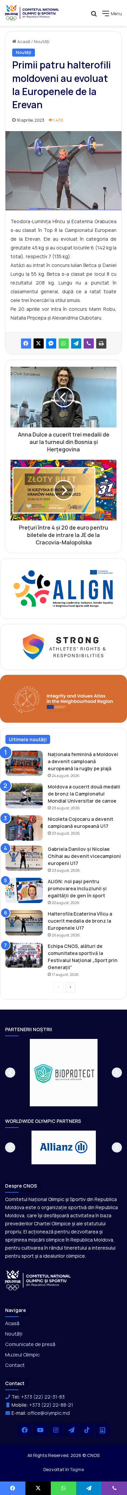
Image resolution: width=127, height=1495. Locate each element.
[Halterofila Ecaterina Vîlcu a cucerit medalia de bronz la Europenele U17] (24, 922)
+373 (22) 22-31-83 (43, 1397)
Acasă (23, 41)
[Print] (101, 343)
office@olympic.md (48, 1413)
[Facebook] (26, 343)
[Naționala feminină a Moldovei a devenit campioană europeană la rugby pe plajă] (24, 763)
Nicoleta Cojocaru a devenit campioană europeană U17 (80, 822)
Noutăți (41, 41)
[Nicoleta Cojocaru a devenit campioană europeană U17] (24, 828)
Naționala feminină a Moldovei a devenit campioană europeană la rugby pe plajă (83, 761)
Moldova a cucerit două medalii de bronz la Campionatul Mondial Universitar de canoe (84, 793)
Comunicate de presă (30, 1344)
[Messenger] (51, 343)
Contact (15, 1365)
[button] (10, 1073)
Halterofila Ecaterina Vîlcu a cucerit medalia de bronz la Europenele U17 (80, 920)
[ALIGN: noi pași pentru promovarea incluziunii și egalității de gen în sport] (24, 890)
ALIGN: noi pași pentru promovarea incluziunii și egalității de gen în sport (77, 888)
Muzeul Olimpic (22, 1354)
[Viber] (89, 343)
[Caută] (93, 16)
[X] (39, 343)
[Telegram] (76, 343)
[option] (63, 1072)
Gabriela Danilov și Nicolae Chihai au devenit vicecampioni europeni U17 (84, 856)
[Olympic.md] (32, 13)
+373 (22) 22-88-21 (51, 1405)
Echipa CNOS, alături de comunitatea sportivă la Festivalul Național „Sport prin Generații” (83, 956)
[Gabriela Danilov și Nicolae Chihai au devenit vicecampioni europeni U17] (24, 858)
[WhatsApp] (64, 343)
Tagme (77, 1469)
